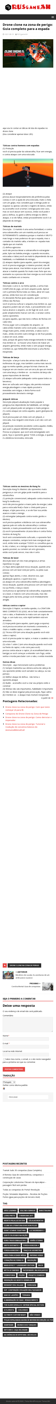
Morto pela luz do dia (14, 1220)
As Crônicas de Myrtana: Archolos (20, 1335)
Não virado (35, 1315)
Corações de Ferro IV (14, 1260)
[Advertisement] (28, 97)
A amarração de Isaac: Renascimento (21, 1300)
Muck (40, 1265)
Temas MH (46, 1401)
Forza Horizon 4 (31, 1245)
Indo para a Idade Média (15, 1255)
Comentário (8, 1015)
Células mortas (36, 1220)
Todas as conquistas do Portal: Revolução (21, 1189)
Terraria (26, 1295)
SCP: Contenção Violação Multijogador (22, 1290)
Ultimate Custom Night (15, 1315)
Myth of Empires (11, 1270)
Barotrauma (45, 1210)
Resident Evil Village (13, 1285)
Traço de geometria (32, 1250)
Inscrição (31, 1260)
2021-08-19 (9, 34)
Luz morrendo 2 (36, 1230)
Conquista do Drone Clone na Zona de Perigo (26, 713)
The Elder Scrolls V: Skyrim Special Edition (24, 1305)
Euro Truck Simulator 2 (15, 1240)
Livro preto (9, 1215)
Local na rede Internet (12, 1051)
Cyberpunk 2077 (26, 1215)
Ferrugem (31, 1285)
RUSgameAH (22, 34)
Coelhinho (23, 1310)
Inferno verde (36, 1255)
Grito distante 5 (11, 1245)
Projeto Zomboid (37, 1275)
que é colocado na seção (16, 1235)
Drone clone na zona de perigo (24, 965)
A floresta (9, 1310)
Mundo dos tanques (26, 1325)
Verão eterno (36, 1240)
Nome (5, 1035)
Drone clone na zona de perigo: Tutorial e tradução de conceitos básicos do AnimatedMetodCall (25, 727)
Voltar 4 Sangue (27, 1210)
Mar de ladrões (11, 1295)
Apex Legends (10, 1210)
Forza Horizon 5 (11, 1250)
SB (52, 698)
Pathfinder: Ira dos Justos (35, 1270)
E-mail (6, 1043)
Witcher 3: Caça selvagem (15, 1330)
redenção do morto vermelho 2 (19, 1280)
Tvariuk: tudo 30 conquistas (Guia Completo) (22, 1170)
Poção (22, 1275)
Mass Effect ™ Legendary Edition (19, 1265)
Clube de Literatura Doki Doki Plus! (20, 1225)
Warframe (8, 1325)
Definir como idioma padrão (15, 1085)
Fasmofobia (9, 1275)
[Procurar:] (28, 1097)
